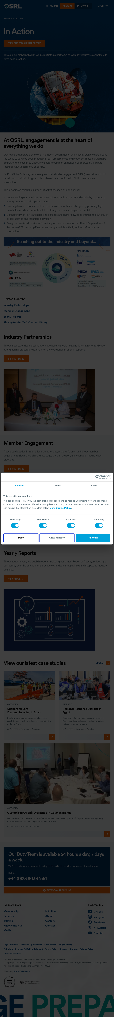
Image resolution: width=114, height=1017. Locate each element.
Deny (21, 537)
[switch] (43, 525)
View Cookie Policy (60, 508)
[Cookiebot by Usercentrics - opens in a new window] (98, 477)
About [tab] (94, 485)
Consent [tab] (19, 485)
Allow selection (57, 537)
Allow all (93, 537)
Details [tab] (57, 485)
